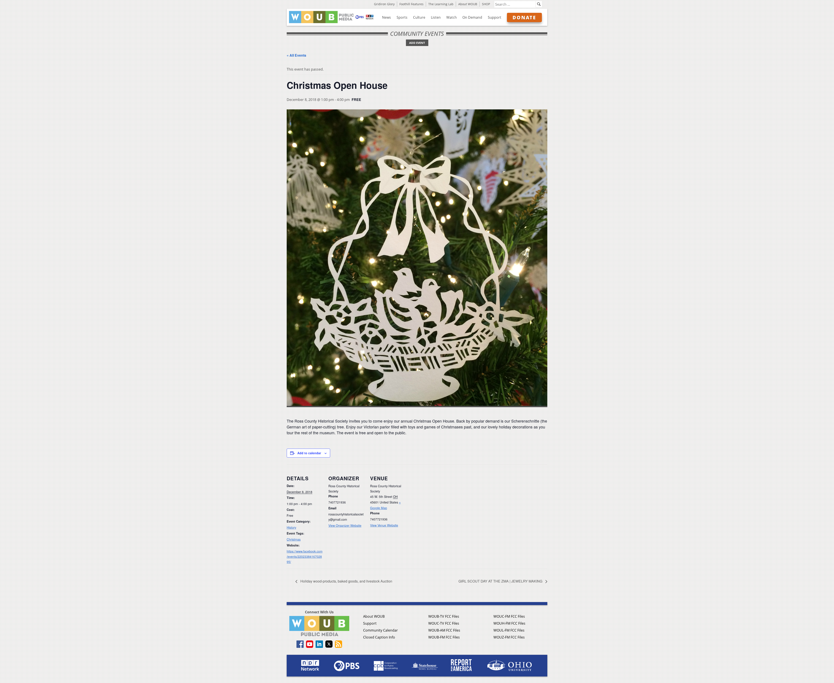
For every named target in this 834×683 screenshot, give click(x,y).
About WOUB (467, 4)
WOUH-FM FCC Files (509, 623)
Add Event (417, 43)
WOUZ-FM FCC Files (509, 637)
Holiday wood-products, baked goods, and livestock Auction (346, 581)
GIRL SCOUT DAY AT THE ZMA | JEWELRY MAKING (500, 581)
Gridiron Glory (384, 4)
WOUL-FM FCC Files (509, 630)
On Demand (472, 17)
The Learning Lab (440, 4)
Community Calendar (380, 630)
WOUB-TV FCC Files (443, 616)
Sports (402, 17)
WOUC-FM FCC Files (509, 616)
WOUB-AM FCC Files (444, 630)
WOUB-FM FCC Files (444, 637)
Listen (436, 17)
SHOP (486, 4)
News (386, 17)
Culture (419, 17)
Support (494, 17)
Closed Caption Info (379, 637)
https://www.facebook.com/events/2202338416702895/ (305, 556)
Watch (451, 17)
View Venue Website (384, 525)
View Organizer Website (344, 525)
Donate (524, 17)
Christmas (294, 539)
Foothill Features (411, 4)
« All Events (296, 55)
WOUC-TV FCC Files (443, 623)
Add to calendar (309, 453)
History (291, 527)
